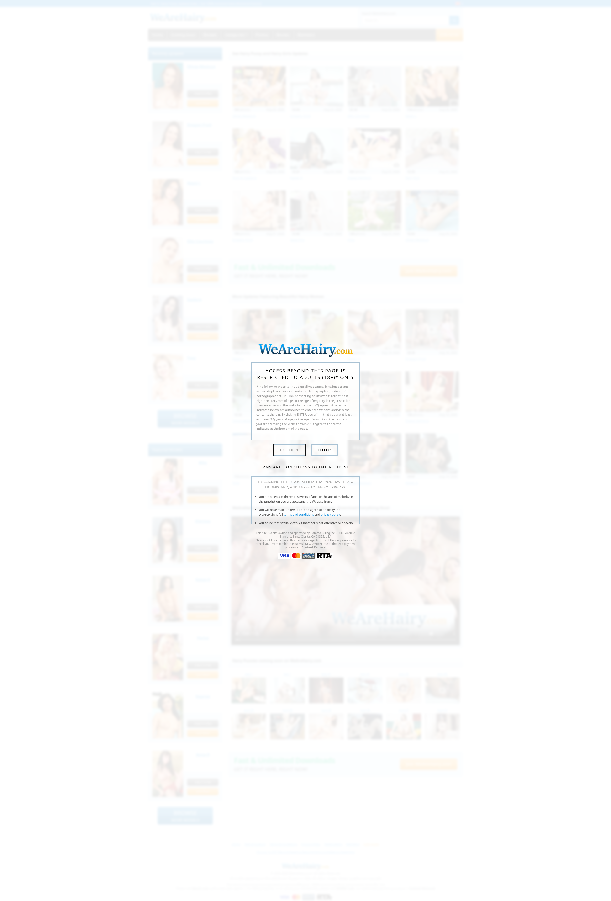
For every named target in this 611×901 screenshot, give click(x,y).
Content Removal (314, 547)
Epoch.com (278, 540)
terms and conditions (299, 514)
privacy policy (330, 514)
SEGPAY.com (313, 544)
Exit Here (289, 450)
